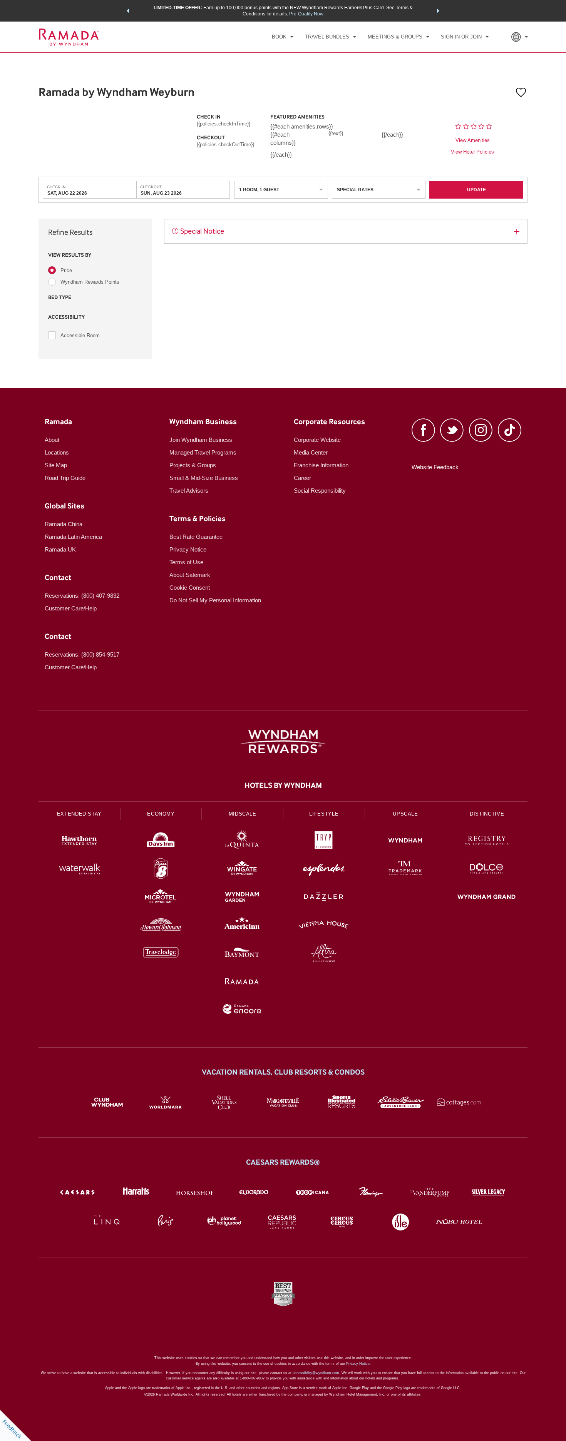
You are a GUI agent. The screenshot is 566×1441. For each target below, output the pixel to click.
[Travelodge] (161, 953)
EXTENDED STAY (79, 814)
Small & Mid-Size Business (203, 478)
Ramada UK (60, 549)
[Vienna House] (324, 925)
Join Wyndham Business (200, 439)
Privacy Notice (187, 549)
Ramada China (63, 524)
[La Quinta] (242, 841)
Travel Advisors (188, 490)
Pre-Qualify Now (306, 14)
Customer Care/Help (71, 608)
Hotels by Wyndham (283, 785)
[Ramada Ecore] (242, 1010)
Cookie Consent (189, 587)
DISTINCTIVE (487, 814)
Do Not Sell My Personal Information (215, 600)
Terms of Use (186, 562)
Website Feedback (435, 467)
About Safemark (189, 575)
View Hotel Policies (472, 152)
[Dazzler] (324, 897)
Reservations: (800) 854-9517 (82, 654)
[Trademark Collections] (405, 869)
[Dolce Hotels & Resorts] (486, 869)
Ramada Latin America (73, 536)
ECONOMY (161, 814)
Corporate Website (317, 439)
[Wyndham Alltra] (324, 953)
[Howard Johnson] (161, 925)
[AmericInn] (242, 925)
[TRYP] (324, 841)
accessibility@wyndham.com (316, 1373)
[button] (128, 10)
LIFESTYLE (323, 814)
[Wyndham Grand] (486, 897)
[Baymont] (242, 953)
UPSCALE (405, 814)
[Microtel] (161, 897)
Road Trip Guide (65, 478)
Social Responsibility (320, 490)
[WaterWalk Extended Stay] (79, 869)
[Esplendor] (324, 869)
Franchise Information (321, 465)
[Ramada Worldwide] (242, 982)
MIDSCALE (242, 814)
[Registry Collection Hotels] (486, 841)
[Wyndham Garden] (242, 897)
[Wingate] (242, 869)
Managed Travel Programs (202, 452)
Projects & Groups (192, 465)
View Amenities (472, 140)
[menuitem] (282, 37)
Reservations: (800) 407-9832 (82, 595)
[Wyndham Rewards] (282, 741)
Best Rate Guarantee (196, 536)
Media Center (311, 452)
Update (476, 189)
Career (302, 478)
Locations (57, 452)
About (52, 439)
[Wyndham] (405, 841)
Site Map (56, 465)
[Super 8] (161, 869)
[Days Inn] (161, 841)
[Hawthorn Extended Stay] (79, 841)
